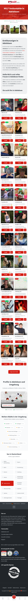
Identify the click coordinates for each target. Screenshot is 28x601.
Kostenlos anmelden (7, 405)
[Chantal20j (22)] (20, 395)
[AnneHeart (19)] (18, 394)
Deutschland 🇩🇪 (9, 503)
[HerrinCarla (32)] (16, 398)
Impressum (22, 587)
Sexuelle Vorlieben (5, 537)
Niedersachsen (17, 503)
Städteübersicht (5, 531)
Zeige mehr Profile (14, 371)
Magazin (3, 539)
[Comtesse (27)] (7, 399)
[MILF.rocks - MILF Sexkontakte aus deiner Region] (14, 2)
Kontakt (10, 587)
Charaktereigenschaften (7, 534)
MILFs (4, 503)
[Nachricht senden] (11, 118)
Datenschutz (16, 587)
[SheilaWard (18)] (10, 396)
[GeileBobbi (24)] (6, 392)
